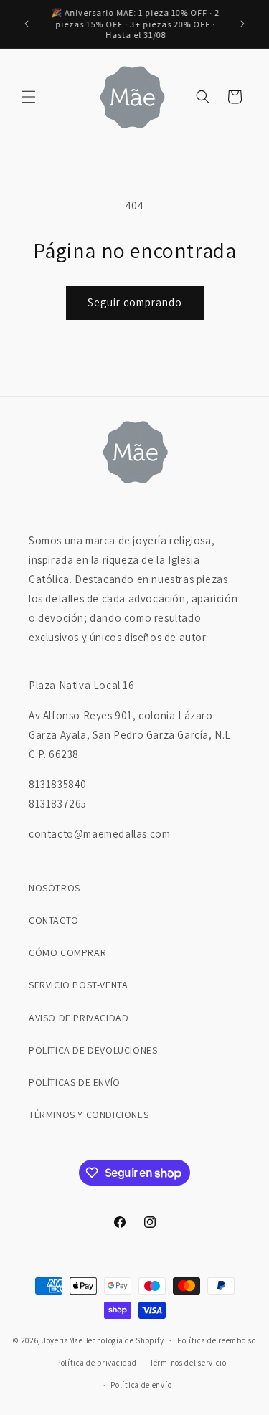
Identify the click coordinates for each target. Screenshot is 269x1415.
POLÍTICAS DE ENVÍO (75, 1082)
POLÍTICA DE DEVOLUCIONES (93, 1049)
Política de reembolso (216, 1340)
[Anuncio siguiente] (242, 23)
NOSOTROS (54, 887)
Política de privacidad (96, 1363)
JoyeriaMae (62, 1340)
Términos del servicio (188, 1363)
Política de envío (140, 1385)
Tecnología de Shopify (124, 1340)
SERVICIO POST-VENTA (78, 984)
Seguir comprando (135, 302)
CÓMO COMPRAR (67, 952)
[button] (28, 97)
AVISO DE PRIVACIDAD (78, 1017)
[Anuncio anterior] (26, 23)
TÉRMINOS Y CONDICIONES (88, 1114)
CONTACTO (54, 920)
